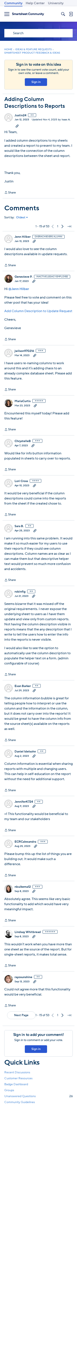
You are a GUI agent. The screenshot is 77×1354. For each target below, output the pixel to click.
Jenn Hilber (23, 237)
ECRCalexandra (25, 842)
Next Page (21, 1015)
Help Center (35, 3)
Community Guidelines (19, 1102)
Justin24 (20, 115)
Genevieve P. (23, 277)
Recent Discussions (17, 1072)
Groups (9, 1090)
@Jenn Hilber (18, 289)
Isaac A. (66, 119)
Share (10, 193)
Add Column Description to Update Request (38, 311)
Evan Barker (23, 686)
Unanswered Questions (38, 1096)
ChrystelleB (23, 441)
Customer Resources (18, 1078)
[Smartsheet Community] (28, 14)
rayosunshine (23, 977)
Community (13, 3)
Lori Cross (21, 481)
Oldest (20, 217)
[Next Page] (62, 226)
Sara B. (19, 526)
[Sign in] (71, 14)
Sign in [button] (36, 82)
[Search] (63, 14)
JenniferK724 (24, 802)
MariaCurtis (23, 401)
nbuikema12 (23, 887)
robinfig (20, 592)
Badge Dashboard (16, 1084)
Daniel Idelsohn (25, 752)
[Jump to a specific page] (69, 226)
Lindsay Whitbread (28, 932)
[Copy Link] (17, 126)
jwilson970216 (24, 351)
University (56, 3)
